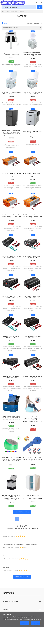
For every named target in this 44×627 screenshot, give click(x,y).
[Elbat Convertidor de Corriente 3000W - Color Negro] (11, 324)
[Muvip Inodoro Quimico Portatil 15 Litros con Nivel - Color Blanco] (33, 80)
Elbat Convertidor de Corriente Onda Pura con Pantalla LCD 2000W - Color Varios (32, 175)
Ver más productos (22, 512)
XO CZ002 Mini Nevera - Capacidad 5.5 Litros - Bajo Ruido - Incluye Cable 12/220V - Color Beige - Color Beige (32, 497)
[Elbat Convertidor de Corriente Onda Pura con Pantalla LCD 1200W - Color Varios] (11, 202)
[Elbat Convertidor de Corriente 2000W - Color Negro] (33, 324)
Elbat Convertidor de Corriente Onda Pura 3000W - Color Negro (11, 257)
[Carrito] (36, 2)
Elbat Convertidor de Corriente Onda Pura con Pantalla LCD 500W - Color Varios (32, 216)
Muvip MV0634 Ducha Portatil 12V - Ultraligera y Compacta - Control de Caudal (32, 459)
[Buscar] (39, 7)
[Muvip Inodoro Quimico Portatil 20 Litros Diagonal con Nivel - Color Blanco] (33, 40)
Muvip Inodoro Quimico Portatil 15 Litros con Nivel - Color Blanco (33, 93)
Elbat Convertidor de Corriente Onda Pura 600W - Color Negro (32, 297)
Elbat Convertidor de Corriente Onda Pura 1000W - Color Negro (11, 297)
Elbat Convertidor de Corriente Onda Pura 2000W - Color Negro (32, 257)
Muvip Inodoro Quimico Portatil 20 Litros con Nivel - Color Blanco (11, 93)
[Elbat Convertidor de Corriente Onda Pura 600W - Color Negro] (33, 284)
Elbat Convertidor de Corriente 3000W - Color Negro (11, 337)
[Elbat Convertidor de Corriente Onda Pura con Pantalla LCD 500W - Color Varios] (33, 202)
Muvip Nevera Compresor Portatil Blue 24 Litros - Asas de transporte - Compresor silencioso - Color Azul (11, 417)
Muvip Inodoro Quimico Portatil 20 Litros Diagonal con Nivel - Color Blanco (32, 54)
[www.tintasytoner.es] (13, 2)
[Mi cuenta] (41, 2)
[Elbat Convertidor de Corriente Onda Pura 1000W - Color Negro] (11, 284)
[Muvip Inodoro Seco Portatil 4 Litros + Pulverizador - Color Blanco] (11, 40)
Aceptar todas (24, 623)
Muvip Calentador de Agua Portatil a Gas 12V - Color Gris (32, 132)
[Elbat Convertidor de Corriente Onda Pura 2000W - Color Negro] (33, 244)
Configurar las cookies (36, 620)
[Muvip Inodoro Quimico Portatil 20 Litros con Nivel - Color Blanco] (11, 80)
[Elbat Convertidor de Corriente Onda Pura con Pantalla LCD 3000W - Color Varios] (11, 161)
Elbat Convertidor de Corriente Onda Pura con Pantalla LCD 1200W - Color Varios (11, 216)
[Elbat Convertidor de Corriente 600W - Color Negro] (33, 364)
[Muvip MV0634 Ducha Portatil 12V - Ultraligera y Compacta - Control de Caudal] (33, 445)
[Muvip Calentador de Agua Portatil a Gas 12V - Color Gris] (33, 118)
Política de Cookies (17, 618)
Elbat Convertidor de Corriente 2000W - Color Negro (33, 337)
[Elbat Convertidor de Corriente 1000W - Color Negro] (11, 364)
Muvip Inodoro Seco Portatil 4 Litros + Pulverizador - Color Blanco (11, 54)
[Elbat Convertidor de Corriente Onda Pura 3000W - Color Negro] (11, 244)
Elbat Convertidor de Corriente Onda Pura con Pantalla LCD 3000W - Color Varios (11, 175)
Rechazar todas (35, 623)
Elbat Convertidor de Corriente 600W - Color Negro (32, 377)
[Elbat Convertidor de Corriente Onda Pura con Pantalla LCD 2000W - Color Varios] (33, 161)
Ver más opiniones (22, 576)
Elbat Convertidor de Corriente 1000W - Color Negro (11, 377)
